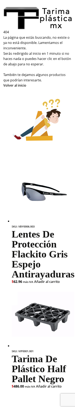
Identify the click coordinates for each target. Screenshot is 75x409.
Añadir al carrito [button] (47, 281)
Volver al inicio (14, 85)
